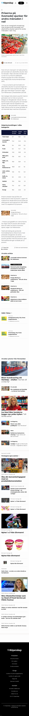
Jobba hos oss (14, 693)
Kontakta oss (14, 691)
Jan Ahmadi (9, 62)
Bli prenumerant (14, 658)
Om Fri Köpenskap (14, 696)
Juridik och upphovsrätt (14, 676)
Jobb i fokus (5, 313)
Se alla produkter (14, 666)
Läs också (13, 115)
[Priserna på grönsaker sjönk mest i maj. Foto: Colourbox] (14, 44)
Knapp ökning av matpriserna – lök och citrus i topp (19, 214)
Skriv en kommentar (22, 247)
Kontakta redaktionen (14, 688)
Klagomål (14, 678)
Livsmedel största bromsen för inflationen (18, 118)
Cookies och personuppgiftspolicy (14, 673)
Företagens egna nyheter (9, 456)
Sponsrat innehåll (14, 681)
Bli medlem (14, 661)
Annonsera (14, 663)
